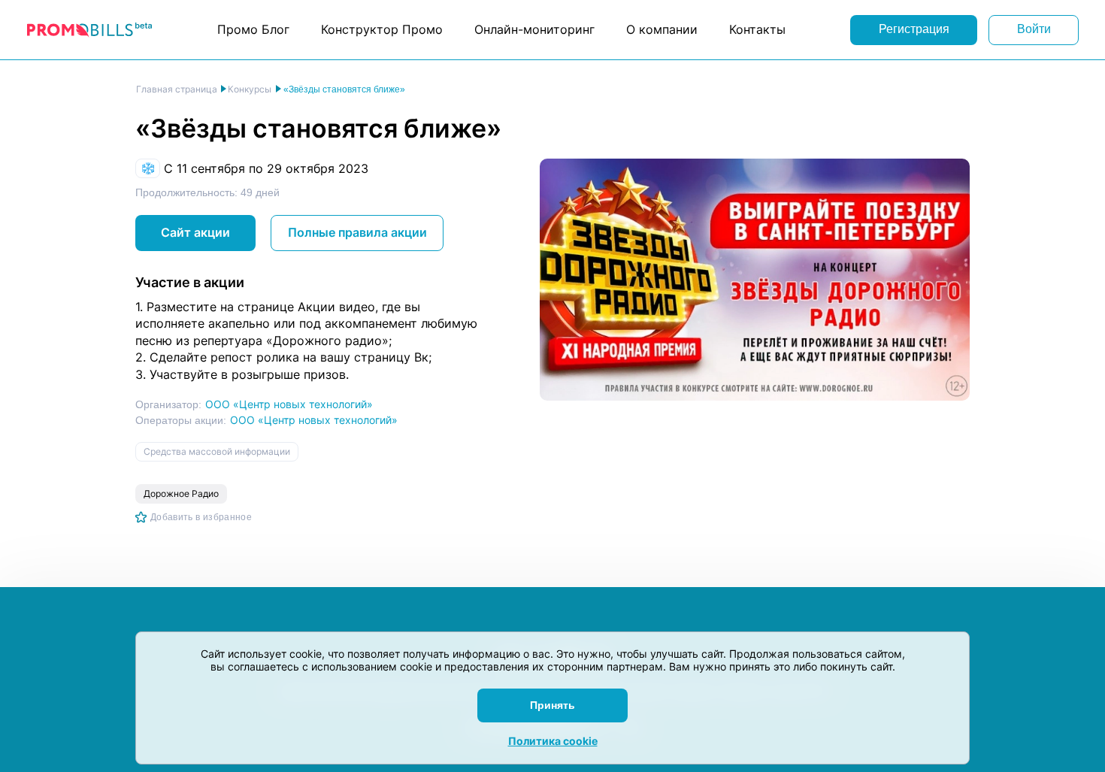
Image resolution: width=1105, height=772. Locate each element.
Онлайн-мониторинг (534, 29)
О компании (662, 29)
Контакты (757, 29)
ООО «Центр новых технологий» (289, 404)
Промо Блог (253, 29)
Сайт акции (195, 232)
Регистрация (914, 29)
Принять (552, 705)
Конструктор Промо (382, 29)
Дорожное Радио (181, 493)
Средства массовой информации (217, 451)
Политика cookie (553, 740)
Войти (1034, 29)
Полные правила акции (357, 232)
